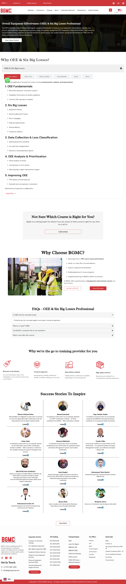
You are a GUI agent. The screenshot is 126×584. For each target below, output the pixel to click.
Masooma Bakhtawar (63, 441)
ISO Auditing (54, 537)
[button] (110, 10)
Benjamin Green (100, 502)
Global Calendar (93, 10)
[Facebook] (113, 3)
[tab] (12, 76)
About (56, 10)
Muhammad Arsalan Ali (25, 504)
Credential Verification (68, 10)
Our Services (40, 10)
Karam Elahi (63, 502)
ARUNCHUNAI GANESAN (25, 471)
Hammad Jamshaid (63, 414)
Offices (4, 3)
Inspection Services (35, 537)
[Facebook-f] (2, 558)
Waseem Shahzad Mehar (25, 414)
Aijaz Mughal (63, 472)
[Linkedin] (123, 3)
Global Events (81, 10)
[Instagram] (118, 3)
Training (49, 10)
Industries (31, 10)
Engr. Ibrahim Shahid (100, 414)
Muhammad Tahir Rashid (100, 472)
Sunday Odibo (100, 441)
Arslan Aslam (25, 441)
